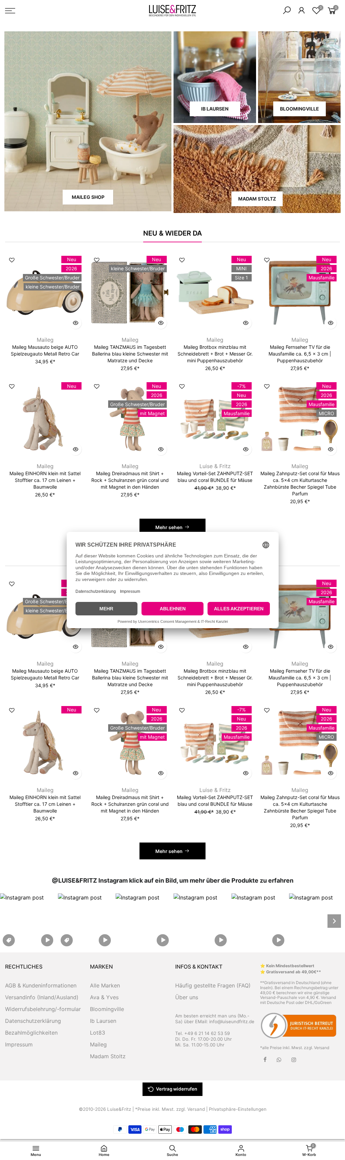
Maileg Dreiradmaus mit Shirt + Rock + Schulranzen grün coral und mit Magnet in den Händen (130, 480)
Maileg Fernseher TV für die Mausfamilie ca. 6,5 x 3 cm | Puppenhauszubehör (300, 353)
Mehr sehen (169, 527)
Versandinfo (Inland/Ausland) (42, 997)
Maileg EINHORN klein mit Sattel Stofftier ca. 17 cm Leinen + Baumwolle (45, 480)
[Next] (334, 921)
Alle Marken (105, 985)
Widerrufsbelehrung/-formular (43, 1009)
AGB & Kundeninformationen (40, 985)
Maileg (45, 339)
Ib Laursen (103, 1020)
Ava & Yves (104, 997)
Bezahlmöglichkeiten (31, 1032)
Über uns (186, 997)
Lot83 (97, 1032)
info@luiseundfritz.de (231, 1021)
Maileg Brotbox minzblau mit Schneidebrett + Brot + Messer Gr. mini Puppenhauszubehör (215, 353)
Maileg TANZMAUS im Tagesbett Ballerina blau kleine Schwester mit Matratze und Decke (130, 353)
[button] (28, 921)
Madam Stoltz (108, 1056)
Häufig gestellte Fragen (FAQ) (213, 985)
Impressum (19, 1044)
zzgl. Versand (316, 1047)
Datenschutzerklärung (33, 1020)
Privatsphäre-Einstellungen (237, 1109)
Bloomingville (107, 1009)
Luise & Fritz (215, 466)
